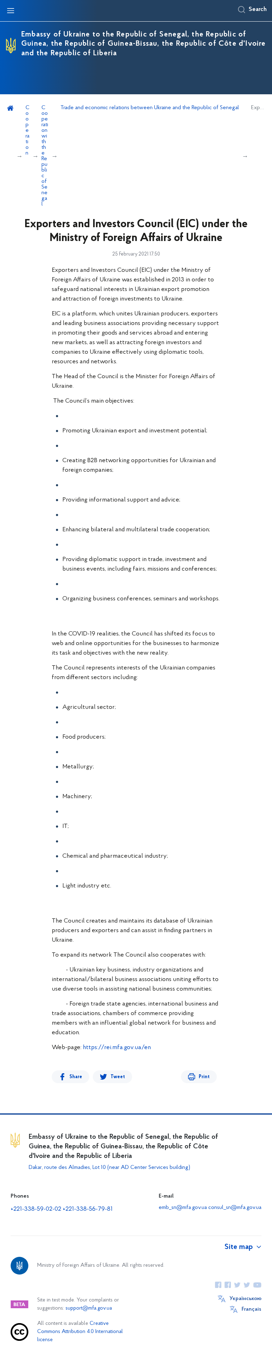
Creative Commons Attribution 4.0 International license (80, 1332)
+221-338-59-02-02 (36, 1209)
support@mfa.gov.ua (89, 1308)
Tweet (117, 1077)
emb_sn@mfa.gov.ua (183, 1207)
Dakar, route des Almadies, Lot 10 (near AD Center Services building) (109, 1167)
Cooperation (27, 130)
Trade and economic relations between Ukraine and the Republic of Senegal (150, 108)
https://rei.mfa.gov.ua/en (117, 1048)
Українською (245, 1298)
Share (75, 1077)
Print (204, 1077)
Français (251, 1309)
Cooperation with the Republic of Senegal (44, 156)
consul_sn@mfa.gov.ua (234, 1207)
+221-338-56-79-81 (88, 1209)
